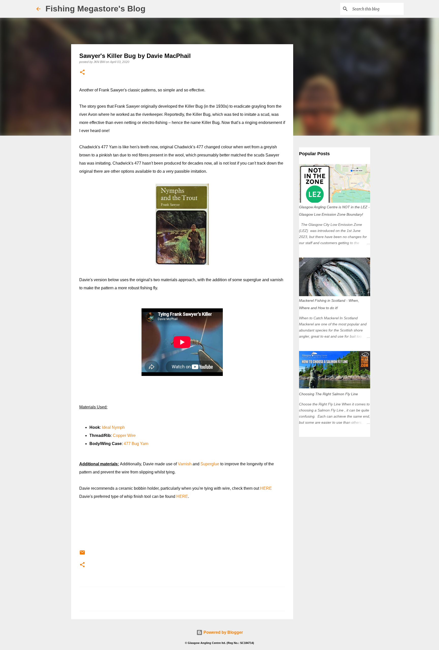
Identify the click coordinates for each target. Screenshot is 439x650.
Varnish (185, 464)
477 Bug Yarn (136, 443)
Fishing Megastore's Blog (95, 8)
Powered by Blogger (222, 632)
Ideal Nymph (113, 427)
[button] (82, 72)
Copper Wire (124, 435)
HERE (266, 488)
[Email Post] (82, 554)
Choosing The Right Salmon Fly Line (328, 394)
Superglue (209, 464)
